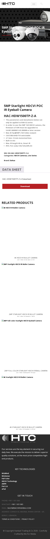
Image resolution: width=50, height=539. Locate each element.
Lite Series (32, 155)
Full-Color (6, 479)
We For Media (30, 534)
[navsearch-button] (41, 4)
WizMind (5, 474)
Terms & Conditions (11, 519)
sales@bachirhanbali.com (19, 508)
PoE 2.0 (5, 487)
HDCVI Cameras (20, 155)
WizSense (6, 476)
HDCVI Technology (9, 481)
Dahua (12, 160)
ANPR (4, 484)
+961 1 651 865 (17, 505)
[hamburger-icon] (33, 4)
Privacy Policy (28, 519)
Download (25, 186)
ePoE (4, 489)
